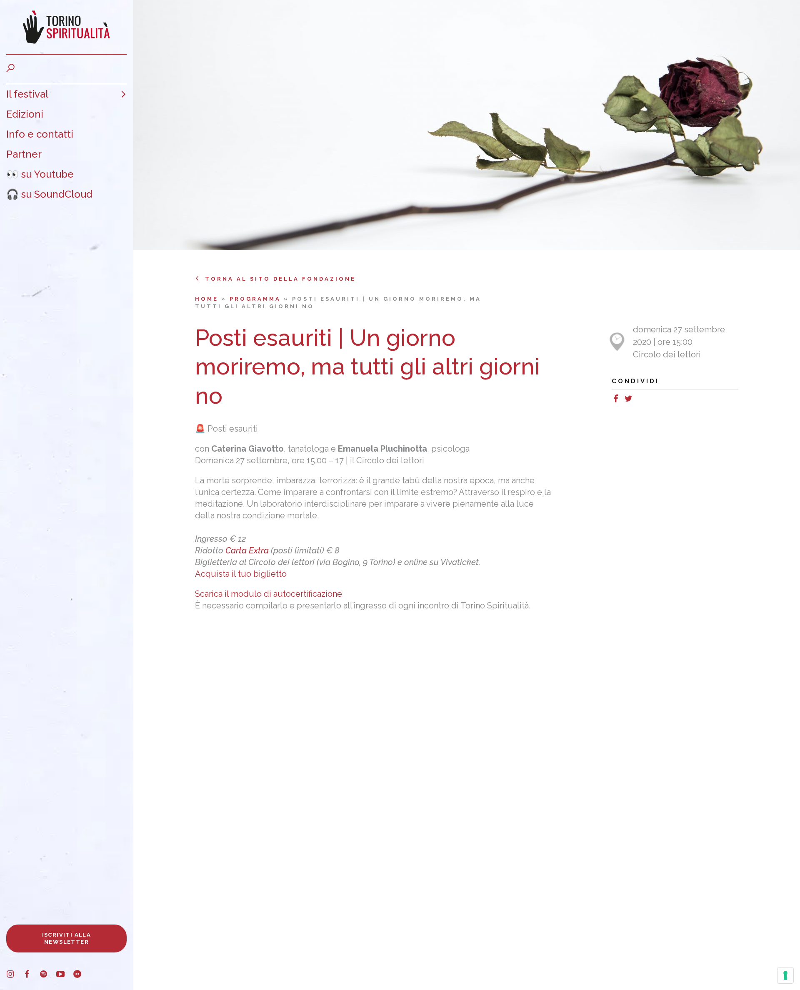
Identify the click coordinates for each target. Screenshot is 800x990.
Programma (257, 299)
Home (208, 299)
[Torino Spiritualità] (66, 27)
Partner (24, 154)
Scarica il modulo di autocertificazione (269, 594)
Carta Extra (247, 550)
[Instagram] (14, 975)
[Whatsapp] (639, 400)
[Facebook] (31, 975)
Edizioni (24, 114)
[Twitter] (630, 400)
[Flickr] (81, 975)
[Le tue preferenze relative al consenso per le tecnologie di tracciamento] (785, 975)
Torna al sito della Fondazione (280, 279)
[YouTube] (64, 975)
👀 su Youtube (40, 174)
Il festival (27, 94)
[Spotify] (48, 975)
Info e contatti (39, 134)
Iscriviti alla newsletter (66, 938)
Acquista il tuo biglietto (241, 574)
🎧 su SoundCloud (49, 194)
